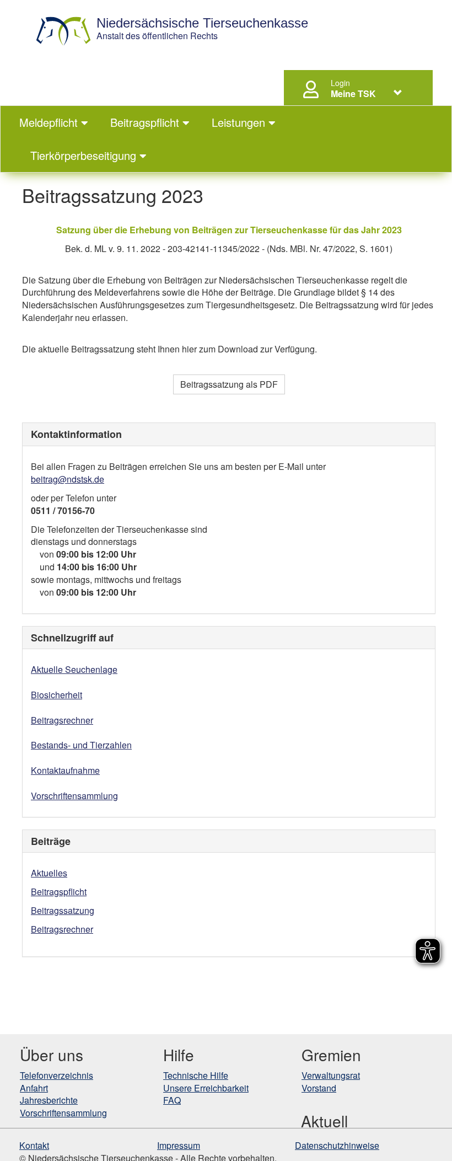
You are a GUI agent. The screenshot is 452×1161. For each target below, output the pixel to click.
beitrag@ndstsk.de (67, 479)
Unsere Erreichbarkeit (206, 1088)
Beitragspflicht (59, 891)
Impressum (178, 1145)
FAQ (172, 1100)
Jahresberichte (49, 1100)
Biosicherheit (56, 694)
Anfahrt (34, 1088)
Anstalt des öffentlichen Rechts (202, 29)
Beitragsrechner (62, 720)
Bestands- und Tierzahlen (81, 745)
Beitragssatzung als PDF (229, 384)
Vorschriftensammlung (74, 795)
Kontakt (34, 1145)
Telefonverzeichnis (56, 1075)
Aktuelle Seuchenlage (74, 669)
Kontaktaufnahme (65, 770)
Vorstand (319, 1088)
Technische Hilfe (195, 1075)
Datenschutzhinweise (337, 1145)
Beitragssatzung (62, 910)
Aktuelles (49, 872)
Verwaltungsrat (331, 1075)
